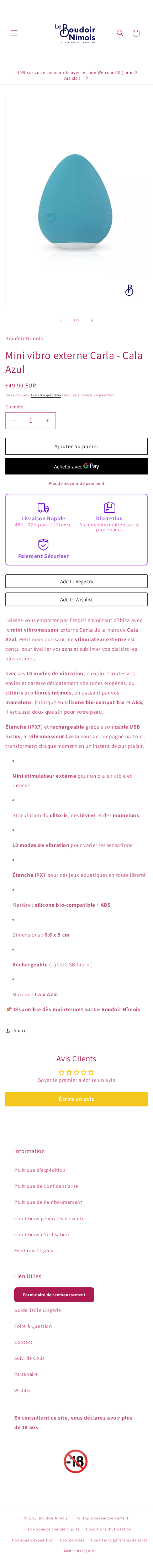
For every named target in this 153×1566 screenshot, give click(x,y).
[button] (14, 33)
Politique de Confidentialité (46, 1186)
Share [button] (20, 1030)
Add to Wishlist (76, 599)
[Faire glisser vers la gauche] (61, 320)
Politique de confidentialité (54, 1529)
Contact (23, 1342)
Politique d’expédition (32, 1540)
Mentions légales (33, 1250)
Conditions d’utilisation (109, 1529)
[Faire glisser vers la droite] (92, 320)
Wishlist (23, 1390)
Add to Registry (76, 581)
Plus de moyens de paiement (77, 483)
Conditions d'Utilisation (41, 1234)
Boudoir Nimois (53, 1518)
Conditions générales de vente (49, 1218)
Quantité (14, 407)
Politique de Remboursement (48, 1202)
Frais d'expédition (46, 395)
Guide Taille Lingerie (37, 1310)
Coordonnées (72, 1540)
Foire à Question (33, 1326)
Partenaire (26, 1374)
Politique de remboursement (101, 1518)
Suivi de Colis (29, 1358)
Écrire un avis (76, 1099)
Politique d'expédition (39, 1170)
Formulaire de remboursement (54, 1294)
